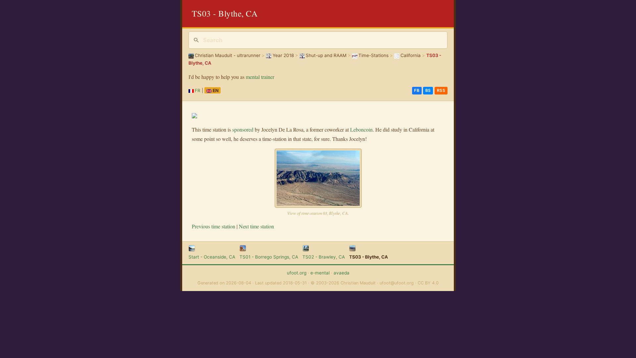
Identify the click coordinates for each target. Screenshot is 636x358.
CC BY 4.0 (428, 282)
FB (416, 90)
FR (197, 90)
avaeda (341, 272)
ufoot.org (296, 272)
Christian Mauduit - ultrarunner (227, 55)
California (410, 55)
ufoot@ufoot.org (397, 282)
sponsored (242, 129)
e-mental (320, 272)
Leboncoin (361, 129)
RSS (441, 90)
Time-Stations (373, 55)
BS (428, 90)
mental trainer (260, 76)
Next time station (256, 226)
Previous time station (213, 226)
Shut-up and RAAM (326, 55)
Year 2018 (283, 55)
